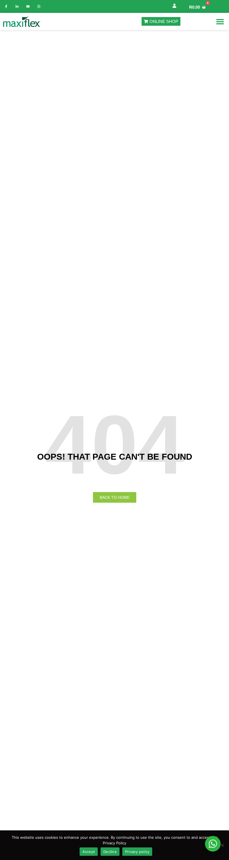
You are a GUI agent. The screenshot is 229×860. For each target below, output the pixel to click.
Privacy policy (137, 851)
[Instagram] (38, 6)
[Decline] (222, 845)
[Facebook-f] (6, 6)
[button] (220, 21)
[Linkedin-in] (17, 6)
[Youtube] (28, 6)
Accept (88, 851)
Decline (110, 851)
